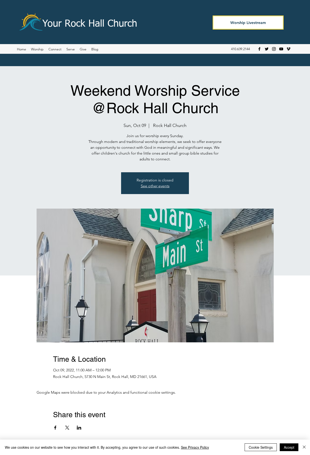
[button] (95, 49)
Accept (289, 447)
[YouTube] (281, 49)
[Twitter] (266, 49)
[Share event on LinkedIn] (79, 428)
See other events (155, 186)
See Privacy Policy (195, 447)
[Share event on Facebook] (55, 428)
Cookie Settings (261, 447)
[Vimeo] (288, 49)
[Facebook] (259, 49)
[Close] (304, 447)
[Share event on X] (67, 428)
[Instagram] (273, 49)
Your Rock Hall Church (89, 24)
